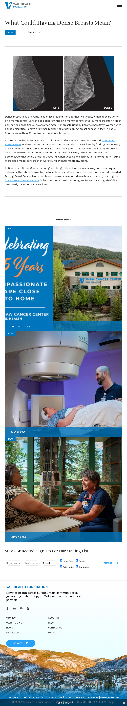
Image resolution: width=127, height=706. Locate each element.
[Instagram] (28, 608)
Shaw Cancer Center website (22, 180)
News (9, 627)
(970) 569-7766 (109, 697)
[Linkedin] (15, 608)
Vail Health (13, 632)
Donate (17, 643)
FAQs (51, 622)
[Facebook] (8, 608)
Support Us (84, 567)
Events (82, 561)
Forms (52, 632)
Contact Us (55, 627)
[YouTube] (21, 608)
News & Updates (68, 561)
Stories (11, 617)
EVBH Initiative (68, 567)
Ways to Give (14, 622)
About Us (54, 617)
